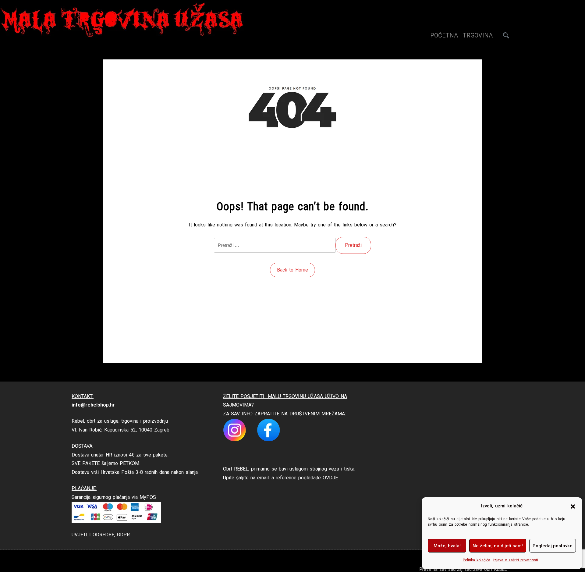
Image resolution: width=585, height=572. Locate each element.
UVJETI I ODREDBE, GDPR (101, 535)
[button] (573, 506)
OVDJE (330, 478)
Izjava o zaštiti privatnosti (515, 560)
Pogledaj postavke (553, 546)
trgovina (478, 35)
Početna (444, 35)
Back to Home (292, 270)
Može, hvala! (447, 546)
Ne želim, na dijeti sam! (498, 546)
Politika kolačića (476, 560)
